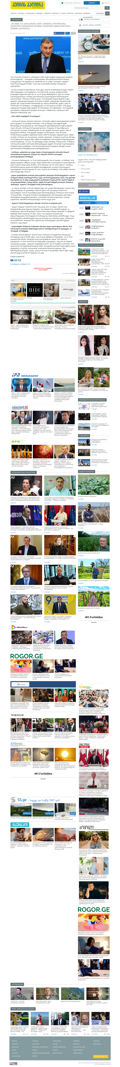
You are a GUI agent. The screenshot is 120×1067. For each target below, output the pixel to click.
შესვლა (107, 3)
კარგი (83, 165)
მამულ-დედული (86, 472)
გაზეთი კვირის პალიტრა (91, 25)
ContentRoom (68, 307)
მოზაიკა (83, 302)
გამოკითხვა (84, 129)
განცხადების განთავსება (72, 3)
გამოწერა (92, 3)
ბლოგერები (17, 984)
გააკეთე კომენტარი (69, 273)
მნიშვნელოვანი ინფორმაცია (92, 400)
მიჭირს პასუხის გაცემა (88, 179)
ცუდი (82, 176)
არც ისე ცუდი (85, 172)
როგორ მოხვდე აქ (70, 280)
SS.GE (12, 280)
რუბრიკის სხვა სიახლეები (23, 473)
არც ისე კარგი (85, 168)
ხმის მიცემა (93, 185)
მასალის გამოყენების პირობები (103, 1064)
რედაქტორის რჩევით (89, 31)
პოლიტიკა (16, 20)
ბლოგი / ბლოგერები (91, 19)
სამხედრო (84, 436)
